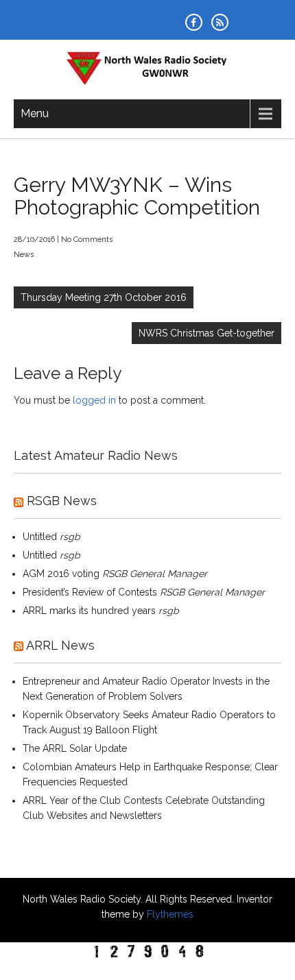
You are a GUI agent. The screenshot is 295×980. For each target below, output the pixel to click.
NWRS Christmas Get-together (206, 333)
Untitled (40, 536)
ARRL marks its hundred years (89, 610)
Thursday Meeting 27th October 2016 (104, 297)
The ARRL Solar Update (75, 748)
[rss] (219, 22)
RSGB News (62, 500)
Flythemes (168, 914)
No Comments (87, 239)
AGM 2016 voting (61, 573)
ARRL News (60, 645)
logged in (94, 400)
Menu (35, 113)
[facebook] (193, 22)
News (24, 254)
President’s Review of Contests (90, 592)
